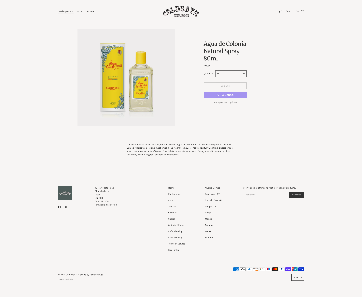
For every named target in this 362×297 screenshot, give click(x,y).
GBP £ (295, 277)
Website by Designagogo (90, 274)
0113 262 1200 (102, 201)
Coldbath (71, 274)
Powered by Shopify (65, 279)
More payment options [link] (225, 102)
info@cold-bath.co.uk (106, 204)
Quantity (208, 73)
